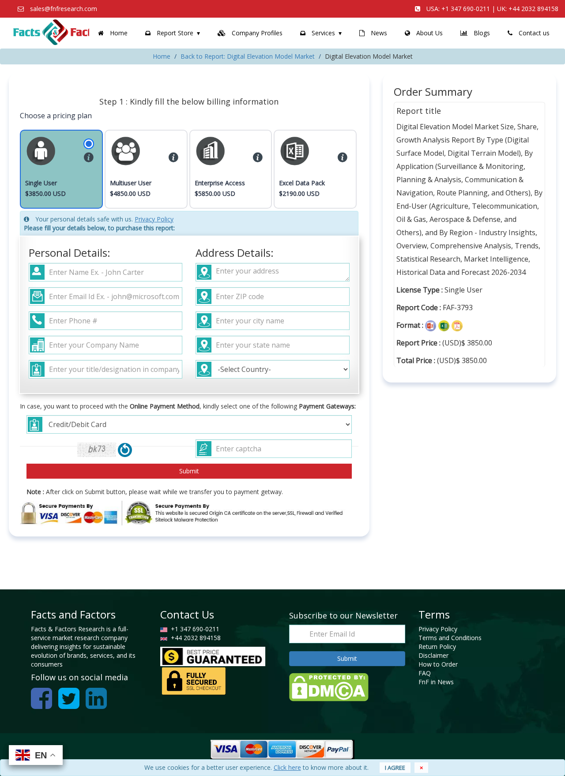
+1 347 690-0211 (465, 8)
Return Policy (437, 646)
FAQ (424, 673)
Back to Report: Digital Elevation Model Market (248, 56)
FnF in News (436, 682)
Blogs (481, 33)
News (378, 33)
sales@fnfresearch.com (63, 8)
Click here (287, 767)
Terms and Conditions (450, 638)
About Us (428, 33)
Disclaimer (433, 655)
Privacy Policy (154, 219)
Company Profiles (256, 33)
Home (118, 33)
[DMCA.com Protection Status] (329, 686)
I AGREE (395, 768)
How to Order (438, 664)
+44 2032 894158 (533, 8)
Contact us (533, 33)
